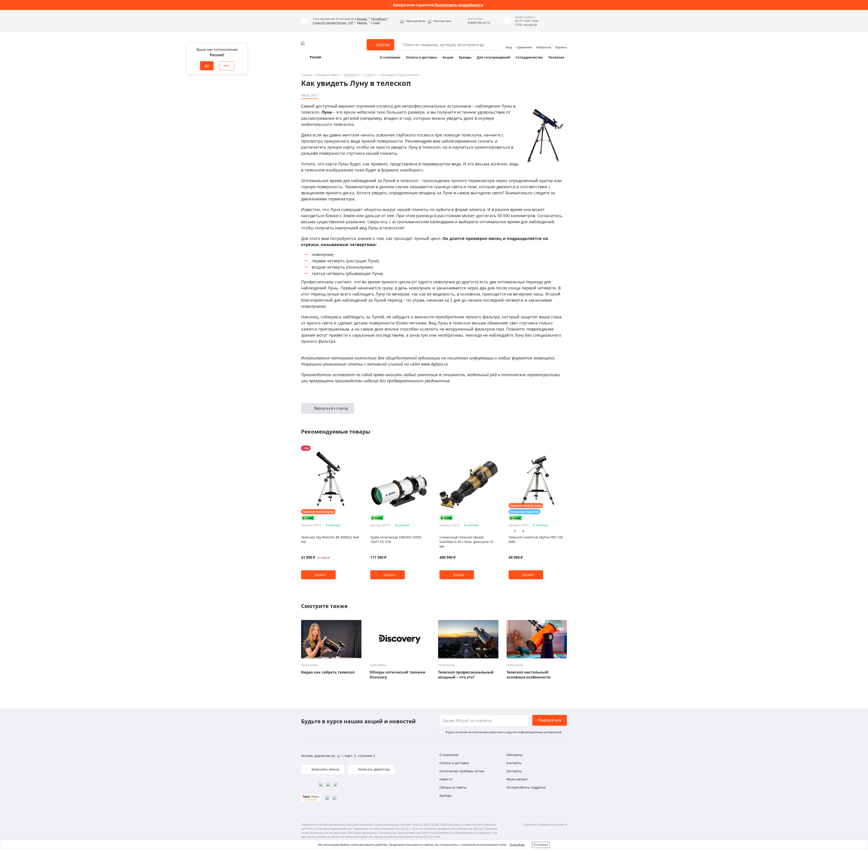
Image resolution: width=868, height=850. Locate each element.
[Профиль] (509, 42)
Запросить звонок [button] (324, 769)
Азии (376, 23)
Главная (306, 75)
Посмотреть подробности (458, 4)
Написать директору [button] (373, 769)
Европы (362, 23)
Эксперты (514, 771)
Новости (445, 779)
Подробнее (517, 845)
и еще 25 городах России (330, 23)
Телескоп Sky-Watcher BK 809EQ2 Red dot (330, 539)
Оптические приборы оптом (461, 771)
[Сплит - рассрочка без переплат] (308, 517)
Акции (447, 57)
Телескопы (350, 75)
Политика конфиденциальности (545, 825)
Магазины (515, 755)
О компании (390, 57)
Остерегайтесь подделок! (526, 787)
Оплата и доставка (421, 57)
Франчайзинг (517, 779)
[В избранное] (351, 448)
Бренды (465, 57)
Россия (315, 57)
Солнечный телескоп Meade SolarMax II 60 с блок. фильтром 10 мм (466, 541)
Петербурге (379, 19)
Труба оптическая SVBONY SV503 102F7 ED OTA (395, 539)
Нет (226, 65)
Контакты (514, 763)
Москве (362, 19)
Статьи (369, 75)
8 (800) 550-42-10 (479, 23)
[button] (413, 21)
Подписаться (549, 720)
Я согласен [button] (541, 845)
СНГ (350, 23)
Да (207, 65)
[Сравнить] (357, 448)
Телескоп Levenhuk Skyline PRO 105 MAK (536, 539)
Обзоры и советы (327, 75)
